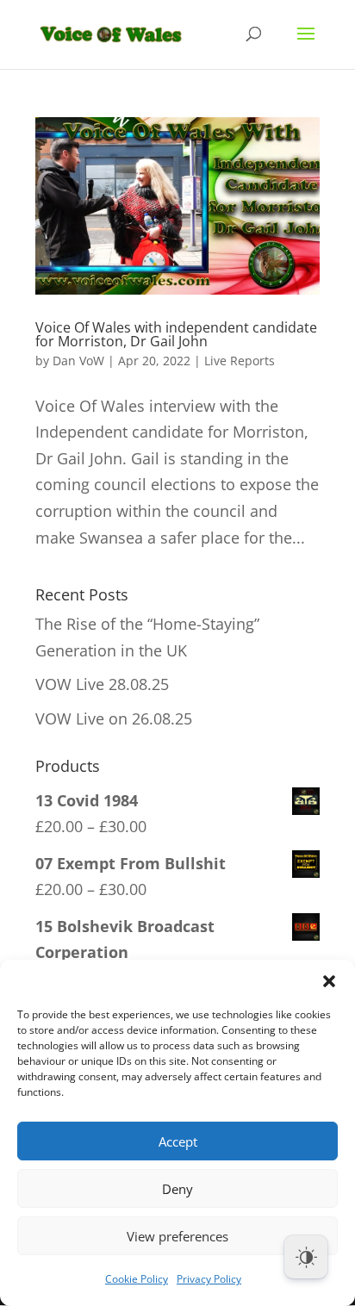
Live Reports (239, 360)
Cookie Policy (136, 1279)
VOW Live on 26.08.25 (113, 718)
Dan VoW (78, 360)
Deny (177, 1188)
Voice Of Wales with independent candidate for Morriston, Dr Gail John (176, 334)
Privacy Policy (209, 1279)
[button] (329, 981)
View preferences (177, 1236)
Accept (178, 1141)
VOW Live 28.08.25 (102, 684)
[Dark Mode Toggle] (306, 1257)
